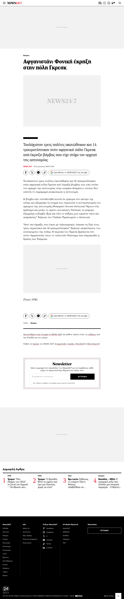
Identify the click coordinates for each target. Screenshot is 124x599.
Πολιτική (6, 532)
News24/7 (66, 528)
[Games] (113, 3)
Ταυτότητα (26, 532)
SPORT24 (66, 532)
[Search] (119, 3)
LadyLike (66, 539)
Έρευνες (6, 557)
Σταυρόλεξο (60, 344)
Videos (5, 572)
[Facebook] (25, 172)
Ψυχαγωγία (7, 550)
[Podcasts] (108, 3)
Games (36, 344)
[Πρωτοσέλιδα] (100, 3)
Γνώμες (5, 539)
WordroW (80, 344)
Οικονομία (6, 543)
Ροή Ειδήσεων (8, 561)
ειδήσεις (92, 334)
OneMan (66, 535)
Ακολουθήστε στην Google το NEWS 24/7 (42, 334)
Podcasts (6, 568)
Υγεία (5, 553)
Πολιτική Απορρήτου (30, 539)
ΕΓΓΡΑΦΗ (105, 530)
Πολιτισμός (7, 546)
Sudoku (71, 344)
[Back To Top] (118, 596)
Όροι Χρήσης (27, 535)
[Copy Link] (44, 172)
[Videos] (104, 3)
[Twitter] (32, 172)
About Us (26, 528)
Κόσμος (26, 55)
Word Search (93, 344)
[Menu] (4, 3)
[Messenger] (38, 172)
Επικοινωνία (27, 543)
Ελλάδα (5, 528)
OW (64, 543)
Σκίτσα (5, 564)
